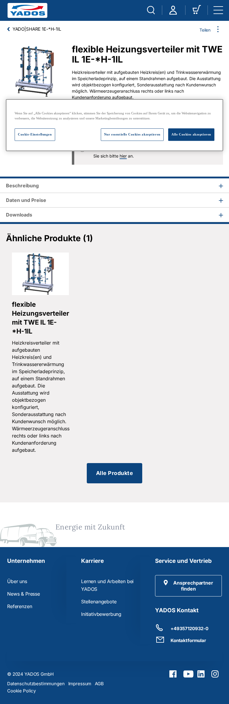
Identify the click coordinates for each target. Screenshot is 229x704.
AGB (99, 683)
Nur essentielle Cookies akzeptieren (132, 134)
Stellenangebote (99, 602)
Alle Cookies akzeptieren (191, 134)
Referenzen (19, 606)
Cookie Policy (21, 691)
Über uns (17, 581)
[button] (188, 585)
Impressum (80, 683)
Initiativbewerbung (101, 614)
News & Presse (23, 594)
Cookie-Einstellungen (35, 134)
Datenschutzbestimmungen (36, 683)
